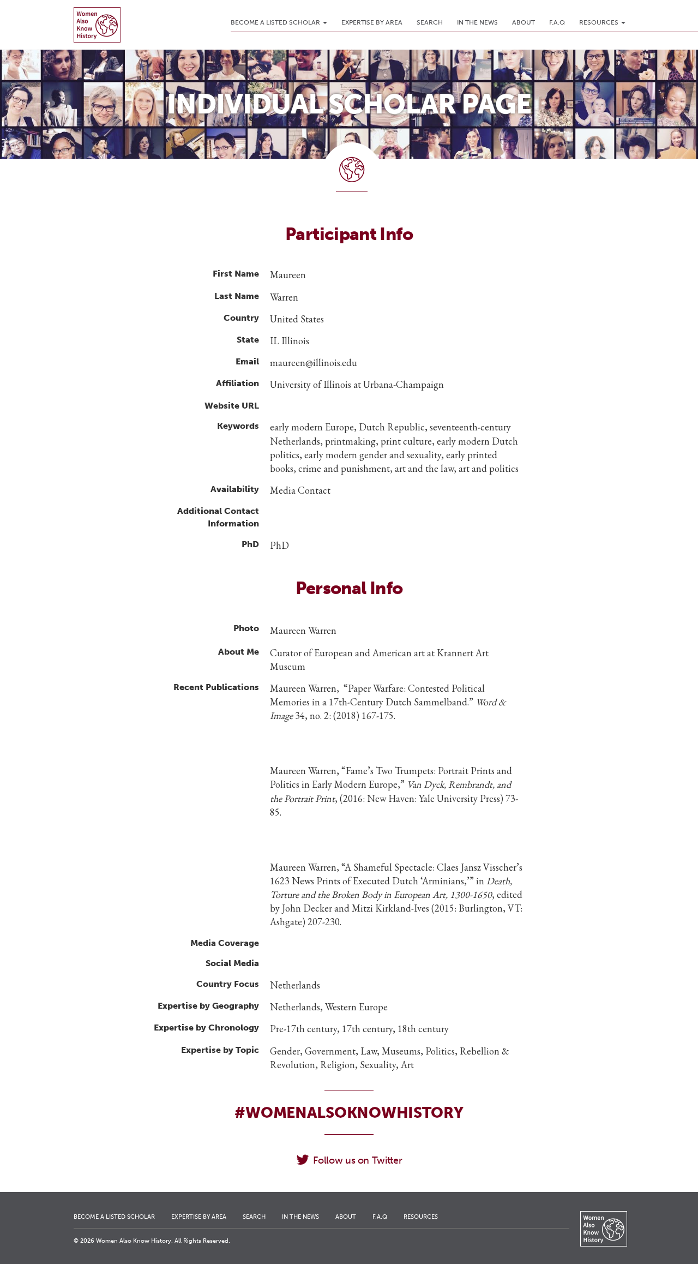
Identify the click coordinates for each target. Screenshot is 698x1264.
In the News (477, 22)
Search (430, 22)
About (523, 22)
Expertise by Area (371, 22)
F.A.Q (557, 22)
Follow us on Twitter (357, 1160)
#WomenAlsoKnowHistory (348, 1113)
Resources (599, 22)
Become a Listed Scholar (276, 22)
